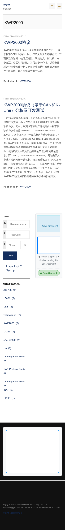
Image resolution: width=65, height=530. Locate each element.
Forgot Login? (14, 266)
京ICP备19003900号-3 (12, 513)
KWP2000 (25, 81)
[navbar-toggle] (59, 6)
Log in (10, 255)
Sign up (10, 270)
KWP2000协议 (16, 42)
